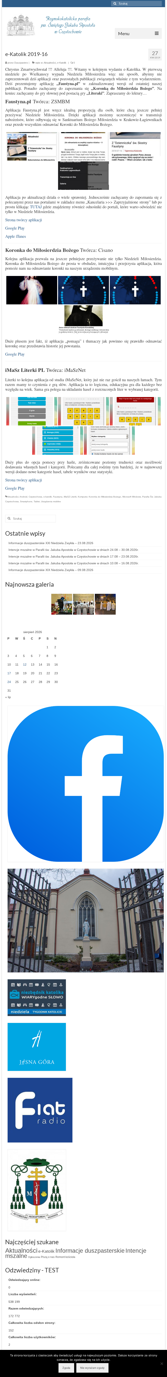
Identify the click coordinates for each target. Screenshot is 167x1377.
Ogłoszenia (34, 1257)
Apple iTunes (15, 236)
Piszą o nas (48, 1257)
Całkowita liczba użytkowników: (32, 1337)
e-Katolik (61, 62)
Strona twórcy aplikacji (23, 219)
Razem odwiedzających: (26, 1308)
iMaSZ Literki (70, 497)
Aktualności (50, 62)
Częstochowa (35, 497)
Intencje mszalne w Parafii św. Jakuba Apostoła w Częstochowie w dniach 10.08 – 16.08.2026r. (73, 563)
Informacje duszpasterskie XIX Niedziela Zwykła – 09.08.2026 (50, 570)
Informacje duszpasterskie (90, 1250)
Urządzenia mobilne (51, 501)
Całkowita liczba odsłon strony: (32, 1322)
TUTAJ (36, 206)
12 (25, 664)
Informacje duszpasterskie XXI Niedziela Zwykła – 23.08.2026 (50, 543)
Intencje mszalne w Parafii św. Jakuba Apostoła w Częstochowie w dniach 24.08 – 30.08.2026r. (73, 549)
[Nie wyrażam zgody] (161, 1363)
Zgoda (66, 1367)
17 (9, 673)
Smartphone (26, 501)
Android (23, 497)
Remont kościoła (65, 1257)
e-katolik (47, 497)
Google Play (15, 228)
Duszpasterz (21, 62)
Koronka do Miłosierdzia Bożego (105, 497)
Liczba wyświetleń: (23, 1294)
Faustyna (57, 497)
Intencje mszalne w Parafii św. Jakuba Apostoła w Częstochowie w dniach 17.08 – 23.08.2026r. (73, 556)
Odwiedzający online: (24, 1280)
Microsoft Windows (131, 497)
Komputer (82, 497)
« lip (8, 697)
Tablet (37, 501)
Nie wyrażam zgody (92, 1367)
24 (9, 682)
